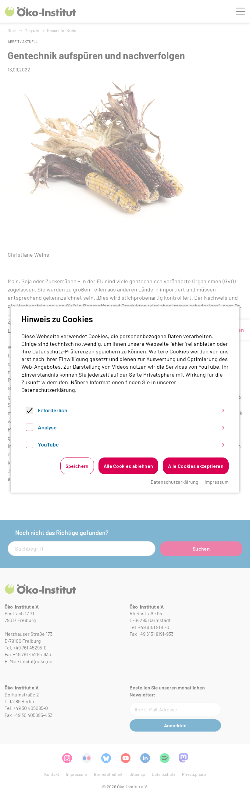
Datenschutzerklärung (48, 389)
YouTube (48, 444)
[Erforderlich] (29, 412)
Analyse (47, 427)
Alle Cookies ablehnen (128, 466)
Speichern (77, 466)
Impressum (217, 482)
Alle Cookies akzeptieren (195, 466)
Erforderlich (52, 410)
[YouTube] (29, 446)
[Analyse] (29, 428)
